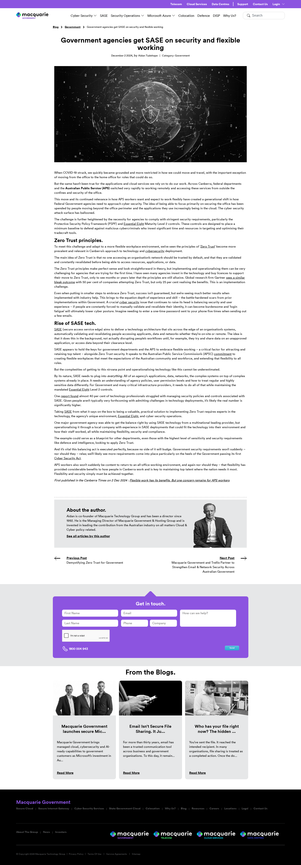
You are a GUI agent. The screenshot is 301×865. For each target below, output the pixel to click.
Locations (230, 808)
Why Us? (170, 808)
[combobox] (264, 15)
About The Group (27, 832)
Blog (56, 27)
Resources (198, 808)
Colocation (153, 808)
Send (232, 648)
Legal (245, 808)
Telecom (176, 4)
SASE (58, 329)
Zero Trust (207, 246)
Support (242, 4)
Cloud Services (197, 4)
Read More (65, 773)
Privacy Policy (76, 854)
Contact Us (260, 4)
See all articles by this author (88, 536)
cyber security (129, 302)
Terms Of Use (94, 854)
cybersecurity (154, 251)
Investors (61, 832)
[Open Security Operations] (142, 15)
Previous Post (77, 558)
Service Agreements (116, 854)
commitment (223, 354)
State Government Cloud (124, 808)
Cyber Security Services (89, 808)
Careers (214, 808)
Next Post (227, 558)
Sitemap (136, 854)
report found (69, 396)
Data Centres (220, 4)
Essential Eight (134, 224)
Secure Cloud (24, 808)
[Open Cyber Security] (95, 15)
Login (276, 4)
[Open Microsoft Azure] (173, 15)
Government (72, 27)
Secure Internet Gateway (53, 808)
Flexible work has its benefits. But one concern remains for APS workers (180, 480)
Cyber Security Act (67, 458)
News (46, 832)
